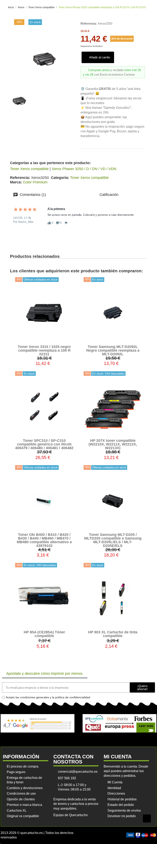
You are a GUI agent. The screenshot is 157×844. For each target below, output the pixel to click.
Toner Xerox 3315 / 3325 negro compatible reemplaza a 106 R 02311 (44, 350)
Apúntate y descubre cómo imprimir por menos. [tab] (44, 673)
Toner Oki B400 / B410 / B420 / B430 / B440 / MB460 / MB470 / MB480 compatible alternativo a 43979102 (44, 540)
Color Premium (35, 182)
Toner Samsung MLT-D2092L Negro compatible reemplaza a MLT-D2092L (112, 350)
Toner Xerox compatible (29, 169)
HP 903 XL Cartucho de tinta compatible (112, 634)
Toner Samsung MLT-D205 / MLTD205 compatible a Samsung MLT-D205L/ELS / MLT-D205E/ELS (112, 540)
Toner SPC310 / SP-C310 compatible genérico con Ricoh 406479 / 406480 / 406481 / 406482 (44, 444)
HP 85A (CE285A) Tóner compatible (44, 634)
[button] (98, 57)
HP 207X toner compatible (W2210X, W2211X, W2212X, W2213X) (113, 444)
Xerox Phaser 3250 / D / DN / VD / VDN (84, 169)
